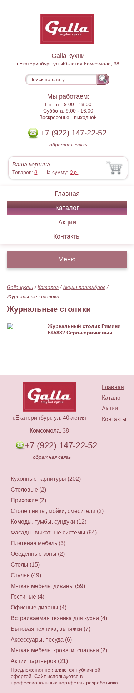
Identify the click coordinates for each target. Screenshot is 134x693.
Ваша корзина (31, 164)
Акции (67, 222)
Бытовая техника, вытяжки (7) (50, 629)
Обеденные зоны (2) (38, 554)
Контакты (67, 236)
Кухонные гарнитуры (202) (46, 479)
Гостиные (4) (27, 597)
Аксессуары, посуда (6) (41, 640)
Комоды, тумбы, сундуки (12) (48, 522)
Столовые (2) (28, 490)
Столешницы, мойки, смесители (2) (57, 511)
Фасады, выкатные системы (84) (54, 532)
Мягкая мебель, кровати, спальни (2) (59, 650)
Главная (67, 193)
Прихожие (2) (28, 500)
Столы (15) (25, 565)
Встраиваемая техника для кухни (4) (59, 618)
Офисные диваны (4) (38, 607)
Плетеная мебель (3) (38, 543)
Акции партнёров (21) (39, 661)
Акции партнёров (84, 287)
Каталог (67, 207)
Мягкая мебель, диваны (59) (48, 586)
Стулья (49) (26, 575)
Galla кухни (20, 287)
